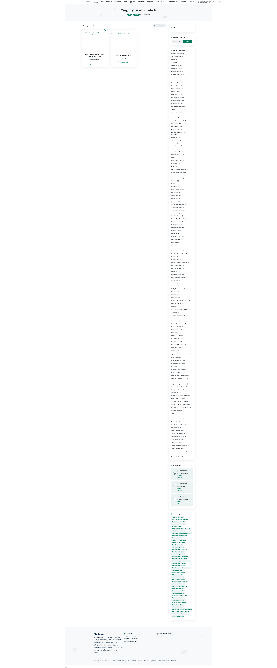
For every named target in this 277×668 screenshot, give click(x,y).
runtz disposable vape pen (179, 602)
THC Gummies (175, 416)
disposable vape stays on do (180, 535)
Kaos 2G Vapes (175, 230)
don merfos (174, 149)
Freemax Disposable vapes (178, 172)
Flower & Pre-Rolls (177, 574)
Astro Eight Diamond (176, 65)
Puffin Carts (174, 350)
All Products (146, 660)
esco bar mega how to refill (180, 558)
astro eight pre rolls (176, 71)
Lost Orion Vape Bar (176, 259)
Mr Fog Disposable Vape (177, 289)
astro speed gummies (176, 77)
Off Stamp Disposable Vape (178, 309)
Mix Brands (174, 283)
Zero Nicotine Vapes (176, 457)
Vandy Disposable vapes (177, 430)
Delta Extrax (174, 137)
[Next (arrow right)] (66, 667)
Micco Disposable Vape (177, 277)
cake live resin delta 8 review (180, 519)
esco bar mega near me (179, 565)
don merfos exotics (176, 151)
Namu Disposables (176, 303)
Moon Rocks (174, 286)
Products (140, 660)
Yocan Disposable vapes (177, 448)
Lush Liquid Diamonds (176, 268)
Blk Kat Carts (174, 91)
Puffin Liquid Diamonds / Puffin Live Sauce (182, 353)
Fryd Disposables (175, 184)
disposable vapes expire (179, 531)
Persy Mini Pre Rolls (176, 326)
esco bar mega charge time (180, 549)
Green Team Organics (176, 213)
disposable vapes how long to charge (182, 533)
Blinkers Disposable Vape (177, 88)
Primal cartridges (175, 341)
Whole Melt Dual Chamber (178, 436)
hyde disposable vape (178, 577)
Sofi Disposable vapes (177, 389)
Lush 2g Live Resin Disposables (179, 262)
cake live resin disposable (179, 524)
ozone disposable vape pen (180, 595)
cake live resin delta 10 (179, 521)
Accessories (174, 62)
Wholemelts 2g (175, 442)
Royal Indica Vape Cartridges (178, 369)
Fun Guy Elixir (174, 192)
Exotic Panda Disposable (177, 160)
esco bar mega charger (179, 547)
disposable (174, 143)
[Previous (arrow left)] (65, 667)
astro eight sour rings (176, 74)
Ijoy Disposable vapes (176, 224)
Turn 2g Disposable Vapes (178, 424)
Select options (124, 62)
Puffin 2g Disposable (176, 347)
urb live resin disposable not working (182, 609)
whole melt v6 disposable (177, 439)
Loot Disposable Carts (177, 251)
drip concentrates (177, 538)
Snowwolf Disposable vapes (178, 387)
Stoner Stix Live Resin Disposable (179, 401)
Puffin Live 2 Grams (176, 357)
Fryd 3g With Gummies (177, 178)
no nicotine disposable (178, 584)
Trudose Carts (175, 422)
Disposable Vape (177, 526)
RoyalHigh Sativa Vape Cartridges (179, 378)
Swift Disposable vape (177, 410)
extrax (189, 568)
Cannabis (173, 109)
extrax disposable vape (179, 572)
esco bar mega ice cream (179, 563)
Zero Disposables (175, 454)
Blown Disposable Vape (177, 94)
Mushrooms (174, 297)
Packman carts (175, 321)
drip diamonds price (178, 544)
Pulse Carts (174, 366)
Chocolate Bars (175, 115)
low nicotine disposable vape (180, 581)
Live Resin (174, 245)
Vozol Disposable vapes (177, 433)
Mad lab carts (174, 271)
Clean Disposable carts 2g (178, 121)
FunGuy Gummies (175, 198)
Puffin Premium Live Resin (178, 360)
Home (113, 660)
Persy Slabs (174, 332)
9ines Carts (174, 59)
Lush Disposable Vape (176, 265)
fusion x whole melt (176, 201)
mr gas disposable (176, 294)
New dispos (174, 306)
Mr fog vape (174, 291)
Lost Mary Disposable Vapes (178, 254)
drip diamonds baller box (179, 542)
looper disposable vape (179, 579)
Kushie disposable (176, 239)
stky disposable (175, 392)
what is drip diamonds (178, 616)
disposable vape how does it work (181, 528)
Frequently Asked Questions (122, 660)
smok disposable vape (178, 604)
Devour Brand (174, 140)
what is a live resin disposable (180, 614)
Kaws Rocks (174, 233)
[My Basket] (223, 2)
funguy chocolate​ (175, 195)
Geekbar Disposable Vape (177, 204)
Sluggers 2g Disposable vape (178, 384)
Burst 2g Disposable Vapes (178, 106)
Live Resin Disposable (176, 248)
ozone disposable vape (178, 593)
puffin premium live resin (179, 600)
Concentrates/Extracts (177, 126)
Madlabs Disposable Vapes (178, 274)
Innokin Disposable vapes (177, 227)
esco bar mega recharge (179, 568)
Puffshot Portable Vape (177, 363)
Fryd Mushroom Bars (176, 189)
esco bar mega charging (179, 551)
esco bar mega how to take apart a (182, 561)
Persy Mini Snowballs (176, 329)
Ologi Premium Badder (177, 318)
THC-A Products (177, 607)
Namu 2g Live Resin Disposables (179, 300)
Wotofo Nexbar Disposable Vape (179, 445)
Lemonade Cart (175, 242)
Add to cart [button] (95, 63)
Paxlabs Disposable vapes (177, 324)
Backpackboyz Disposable (177, 80)
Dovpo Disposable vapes (177, 154)
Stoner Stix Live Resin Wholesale (179, 404)
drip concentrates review (179, 540)
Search (187, 41)
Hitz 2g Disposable (176, 221)
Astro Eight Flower (176, 68)
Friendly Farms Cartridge (177, 175)
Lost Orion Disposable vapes (178, 256)
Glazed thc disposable (176, 207)
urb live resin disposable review (181, 611)
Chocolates (174, 118)
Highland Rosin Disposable (178, 219)
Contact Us (133, 660)
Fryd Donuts (174, 186)
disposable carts (175, 146)
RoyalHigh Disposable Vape (178, 372)
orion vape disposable (178, 591)
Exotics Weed (174, 163)
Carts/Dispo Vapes (176, 112)
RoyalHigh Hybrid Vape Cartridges (180, 375)
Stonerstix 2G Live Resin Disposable (180, 407)
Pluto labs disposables (177, 335)
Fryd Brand (174, 181)
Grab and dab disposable (177, 210)
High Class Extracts (176, 216)
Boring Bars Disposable (177, 103)
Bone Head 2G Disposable (178, 100)
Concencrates (174, 123)
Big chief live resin (176, 86)
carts (122, 661)
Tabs (172, 413)
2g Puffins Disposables (177, 53)
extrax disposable (177, 570)
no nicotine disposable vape (180, 586)
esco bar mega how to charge (180, 556)
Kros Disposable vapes (177, 236)
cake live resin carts (178, 517)
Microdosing (174, 280)
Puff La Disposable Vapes (177, 344)
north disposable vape (178, 588)
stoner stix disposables (177, 398)
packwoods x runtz (178, 597)
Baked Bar (174, 83)
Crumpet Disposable (176, 129)
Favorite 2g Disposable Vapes (178, 169)
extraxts (173, 166)
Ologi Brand (174, 312)
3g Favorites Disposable (177, 56)
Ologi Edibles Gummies (177, 315)
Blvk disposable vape (176, 97)
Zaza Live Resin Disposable (178, 451)
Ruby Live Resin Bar (176, 381)
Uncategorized (175, 427)
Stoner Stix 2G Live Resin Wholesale (180, 395)
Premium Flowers (175, 338)
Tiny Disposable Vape (176, 419)
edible (172, 157)
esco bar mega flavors (178, 554)
